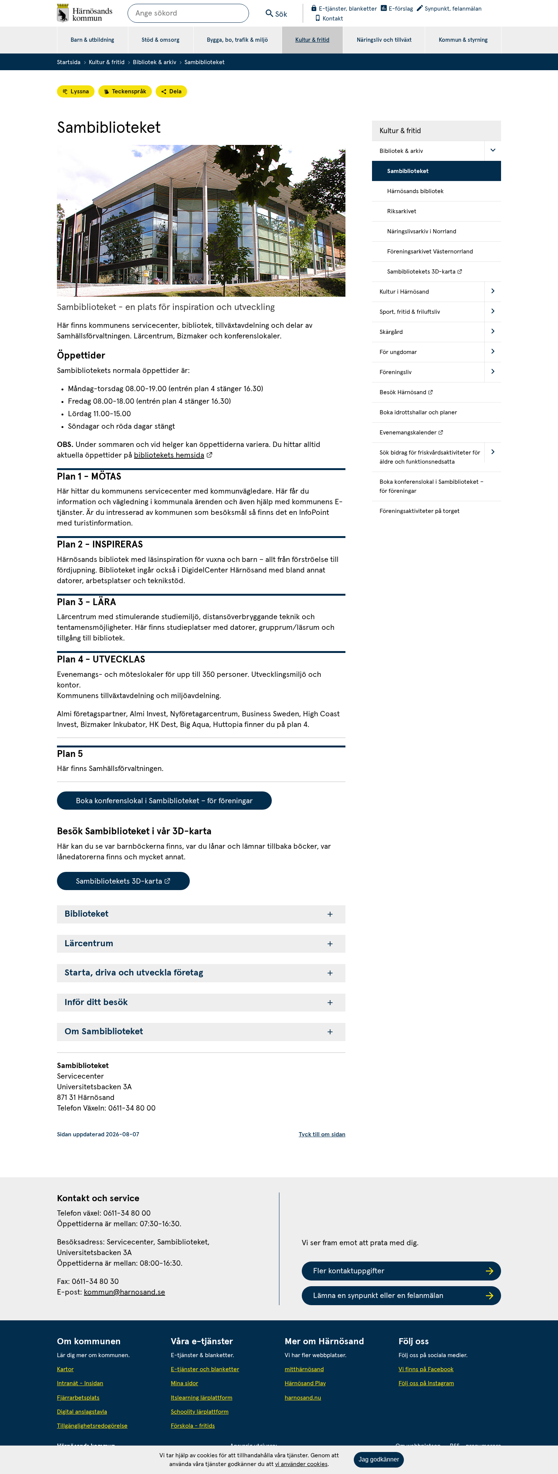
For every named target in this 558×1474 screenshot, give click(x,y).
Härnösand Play (305, 1383)
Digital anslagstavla (82, 1412)
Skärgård (391, 332)
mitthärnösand (336, 1369)
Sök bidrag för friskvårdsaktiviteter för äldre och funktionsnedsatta (430, 457)
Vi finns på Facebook (426, 1369)
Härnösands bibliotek (415, 191)
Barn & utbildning (92, 40)
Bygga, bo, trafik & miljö (237, 40)
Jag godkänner (379, 1459)
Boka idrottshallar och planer (418, 412)
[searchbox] (188, 13)
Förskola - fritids (193, 1426)
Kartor (65, 1369)
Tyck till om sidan (322, 1134)
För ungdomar (398, 352)
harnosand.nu (336, 1397)
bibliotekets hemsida (173, 455)
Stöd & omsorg (161, 40)
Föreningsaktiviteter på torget (420, 511)
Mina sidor (184, 1383)
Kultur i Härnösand (404, 292)
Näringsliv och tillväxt (384, 40)
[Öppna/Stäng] (492, 151)
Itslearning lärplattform (201, 1398)
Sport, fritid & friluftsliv (410, 312)
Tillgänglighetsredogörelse (92, 1426)
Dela (175, 91)
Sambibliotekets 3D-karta (133, 881)
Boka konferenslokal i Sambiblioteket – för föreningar (164, 801)
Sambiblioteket (408, 171)
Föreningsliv (395, 372)
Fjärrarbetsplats (78, 1398)
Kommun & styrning (463, 40)
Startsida (68, 62)
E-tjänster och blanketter (205, 1369)
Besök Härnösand (440, 392)
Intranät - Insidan (80, 1383)
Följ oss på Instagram (426, 1383)
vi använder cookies (301, 1464)
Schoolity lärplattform (200, 1412)
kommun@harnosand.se (124, 1292)
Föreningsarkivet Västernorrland (430, 252)
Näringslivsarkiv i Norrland (421, 231)
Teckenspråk (129, 91)
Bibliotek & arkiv (154, 62)
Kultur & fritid (312, 40)
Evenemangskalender (440, 432)
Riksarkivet (401, 211)
